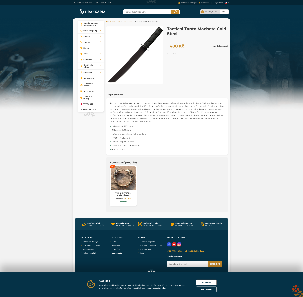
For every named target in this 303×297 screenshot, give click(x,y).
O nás (114, 242)
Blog (142, 253)
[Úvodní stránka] (107, 22)
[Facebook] (169, 244)
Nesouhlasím (206, 289)
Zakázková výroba (147, 242)
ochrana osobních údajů (156, 288)
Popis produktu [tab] (115, 95)
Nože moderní (128, 22)
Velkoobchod (88, 249)
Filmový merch (146, 249)
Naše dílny (116, 245)
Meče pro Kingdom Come (151, 245)
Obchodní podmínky (91, 245)
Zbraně (112, 22)
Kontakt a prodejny (189, 3)
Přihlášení (205, 3)
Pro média (116, 249)
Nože (119, 22)
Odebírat (215, 264)
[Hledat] (175, 12)
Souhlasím (206, 282)
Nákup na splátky (90, 253)
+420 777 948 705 (84, 3)
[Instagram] (179, 244)
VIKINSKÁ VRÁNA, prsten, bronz (123, 194)
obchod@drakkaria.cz (194, 251)
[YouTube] (174, 244)
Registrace (218, 3)
